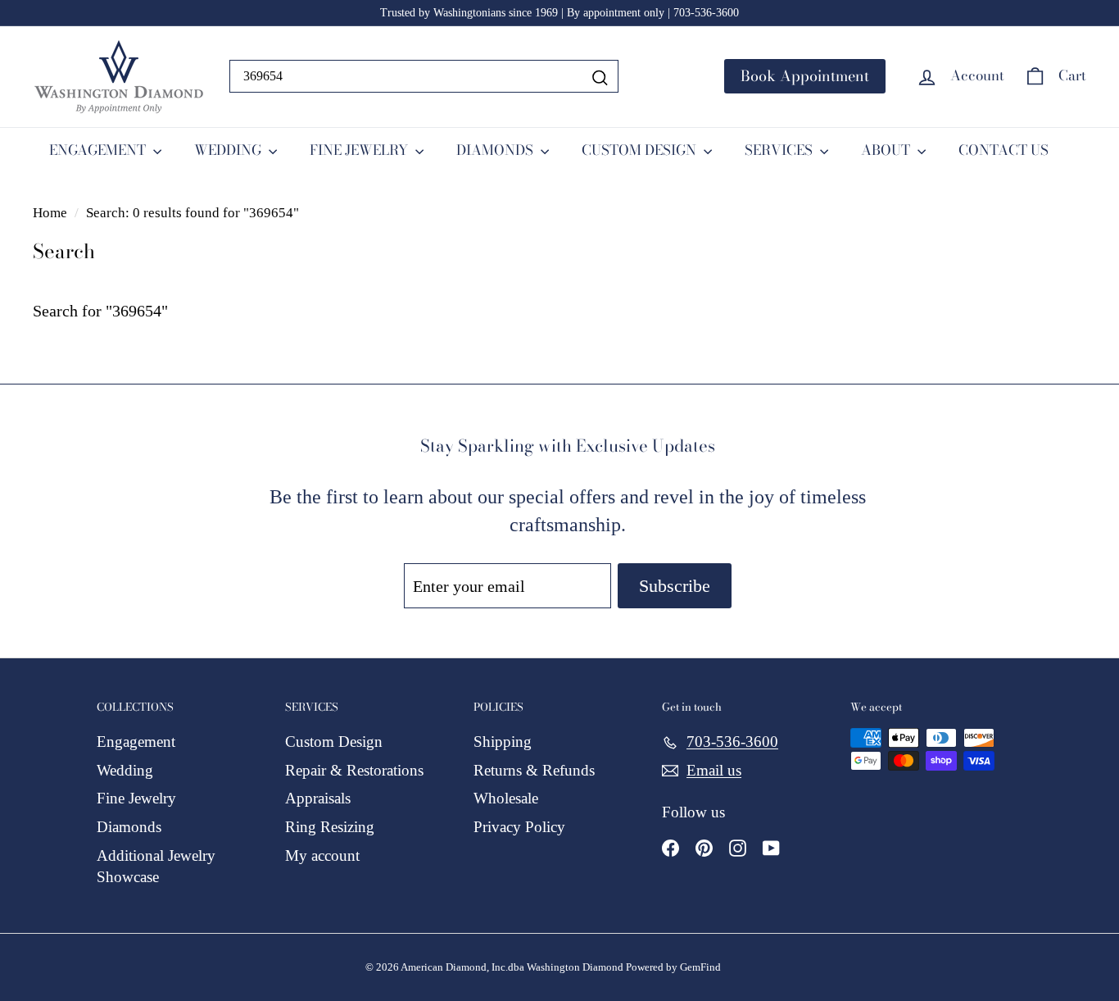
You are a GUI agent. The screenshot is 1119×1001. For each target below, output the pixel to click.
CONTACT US (1003, 150)
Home (51, 213)
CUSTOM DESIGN (641, 150)
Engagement (136, 741)
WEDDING (229, 150)
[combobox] (423, 76)
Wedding (125, 770)
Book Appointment (805, 76)
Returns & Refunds (534, 770)
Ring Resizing (329, 826)
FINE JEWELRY (360, 150)
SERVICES (780, 150)
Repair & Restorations (354, 770)
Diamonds (129, 826)
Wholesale (505, 798)
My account (322, 855)
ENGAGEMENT (99, 150)
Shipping (502, 741)
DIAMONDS (496, 150)
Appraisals (318, 798)
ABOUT (887, 150)
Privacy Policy (519, 826)
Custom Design (334, 741)
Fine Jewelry (136, 798)
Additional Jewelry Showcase (156, 866)
